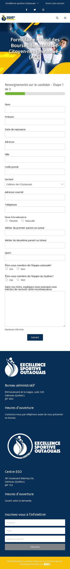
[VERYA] (46, 564)
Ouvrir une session (54, 3)
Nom (7, 104)
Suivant (35, 337)
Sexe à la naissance (15, 217)
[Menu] (65, 18)
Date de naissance (15, 129)
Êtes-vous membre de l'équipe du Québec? (29, 276)
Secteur (9, 179)
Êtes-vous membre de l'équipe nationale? (28, 265)
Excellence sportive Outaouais (21, 3)
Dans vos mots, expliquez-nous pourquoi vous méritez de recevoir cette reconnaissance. (31, 288)
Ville (7, 154)
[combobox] (35, 184)
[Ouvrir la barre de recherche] (57, 18)
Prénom (9, 117)
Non (23, 269)
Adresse (9, 142)
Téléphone (11, 204)
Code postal (11, 167)
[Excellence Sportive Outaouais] (9, 18)
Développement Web (29, 564)
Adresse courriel (14, 192)
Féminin (13, 220)
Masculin (30, 220)
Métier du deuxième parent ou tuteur (26, 240)
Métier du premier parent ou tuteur (25, 228)
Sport (8, 253)
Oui (11, 269)
